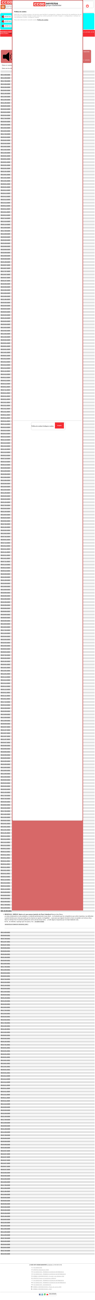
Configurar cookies (48, 426)
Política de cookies (42, 20)
